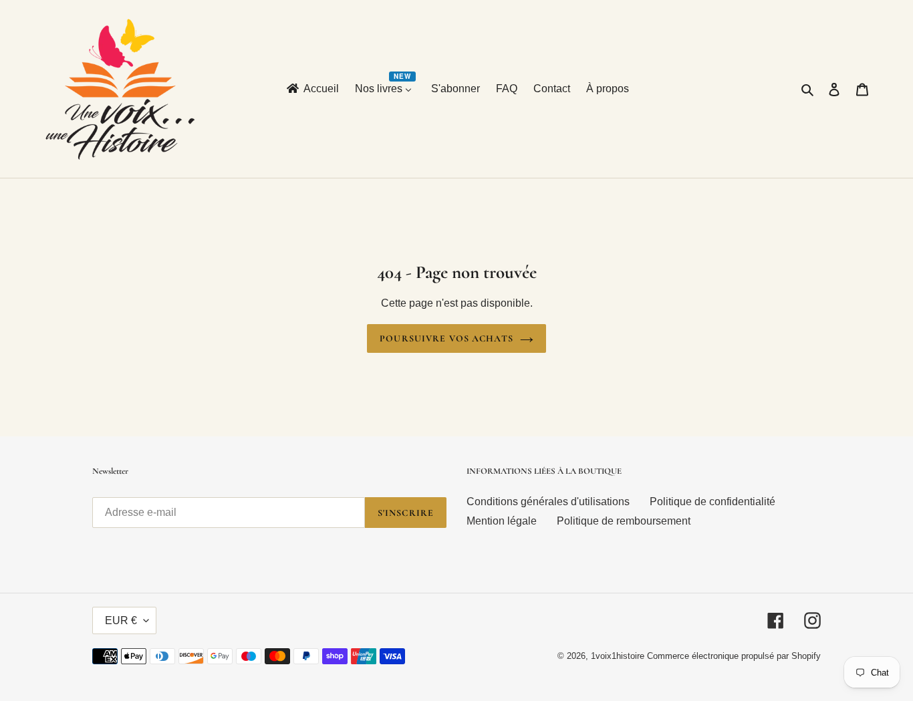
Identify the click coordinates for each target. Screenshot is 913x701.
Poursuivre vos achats (446, 338)
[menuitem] (312, 89)
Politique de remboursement (623, 521)
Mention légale (502, 521)
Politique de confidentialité (712, 501)
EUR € (121, 620)
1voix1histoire (617, 656)
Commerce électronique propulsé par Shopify (734, 656)
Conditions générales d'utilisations (548, 501)
